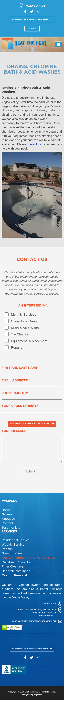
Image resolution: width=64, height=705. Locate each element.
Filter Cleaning (12, 566)
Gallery (7, 514)
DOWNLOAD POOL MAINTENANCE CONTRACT (30, 424)
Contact (7, 523)
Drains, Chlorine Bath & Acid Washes (28, 557)
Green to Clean (12, 553)
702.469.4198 (35, 5)
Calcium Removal (14, 575)
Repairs (7, 549)
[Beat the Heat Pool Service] (24, 44)
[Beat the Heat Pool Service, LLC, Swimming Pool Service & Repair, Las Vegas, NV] (14, 670)
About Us (8, 518)
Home (6, 509)
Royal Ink (38, 694)
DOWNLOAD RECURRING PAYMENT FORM (30, 19)
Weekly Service (13, 544)
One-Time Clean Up (16, 562)
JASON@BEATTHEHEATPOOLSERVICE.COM (34, 621)
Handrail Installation (16, 570)
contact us (34, 144)
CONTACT (32, 29)
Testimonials (11, 527)
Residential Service (16, 540)
